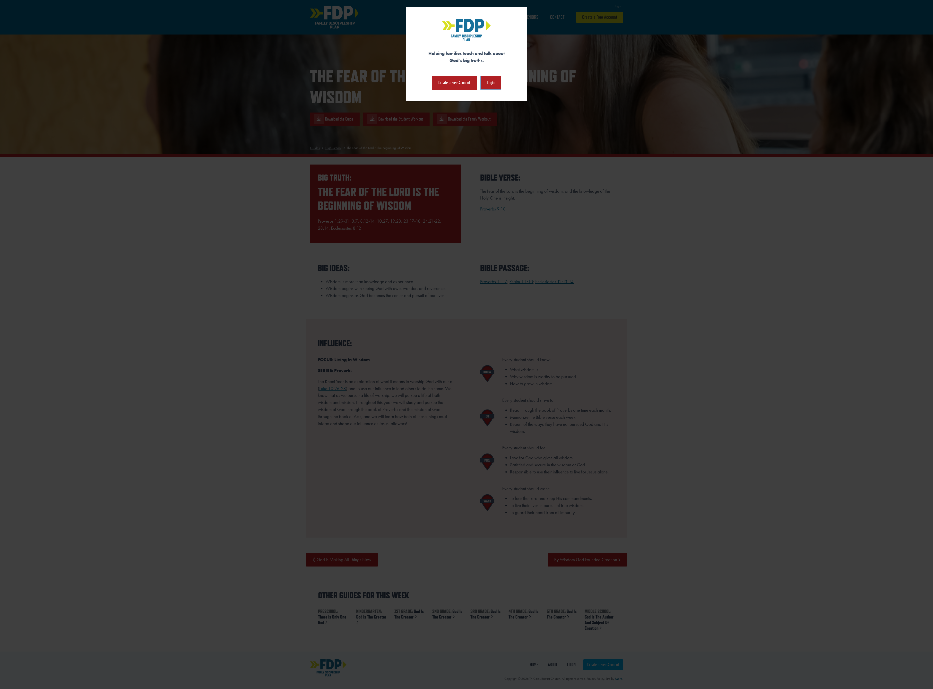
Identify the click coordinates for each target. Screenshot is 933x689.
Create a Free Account (454, 82)
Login (490, 82)
